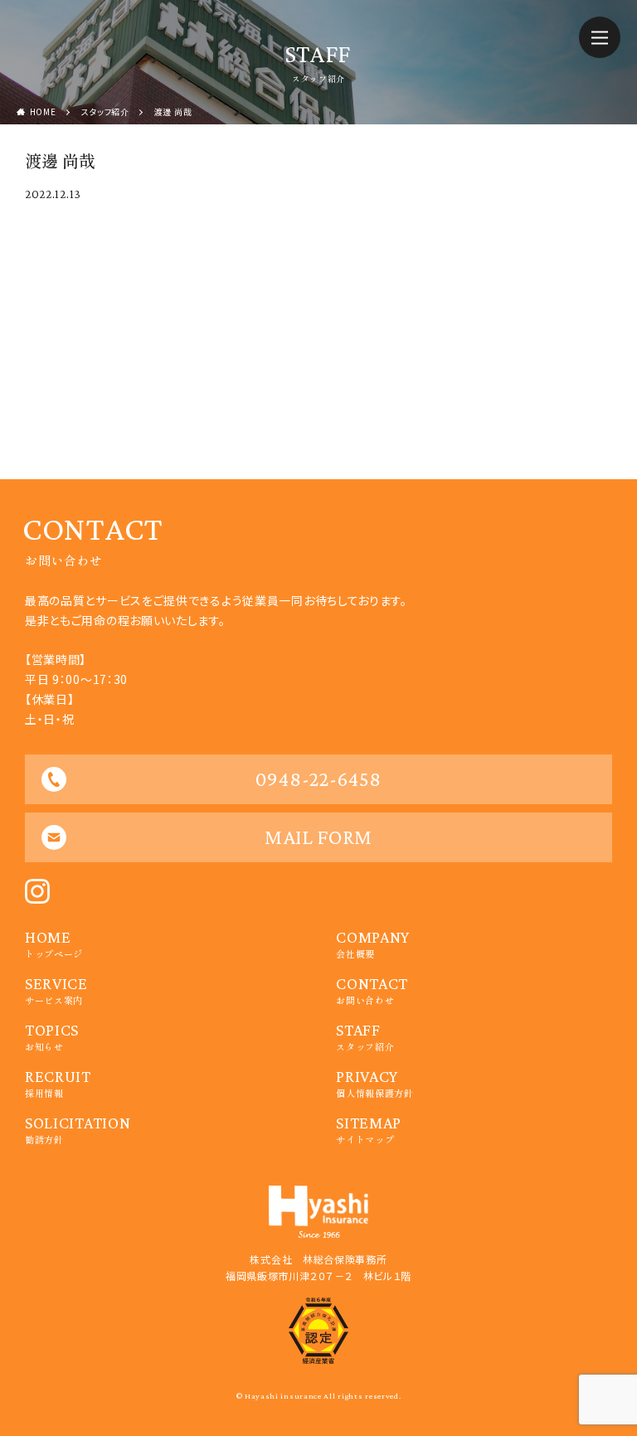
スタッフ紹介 (105, 111)
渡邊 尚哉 (173, 111)
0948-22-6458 (318, 779)
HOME (43, 111)
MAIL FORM (318, 837)
